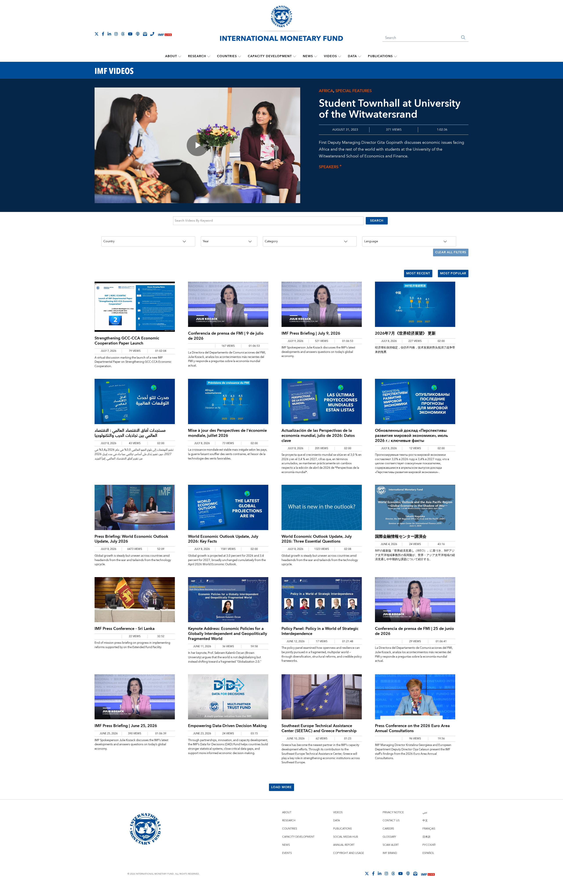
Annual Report (344, 845)
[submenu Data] (359, 56)
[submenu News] (315, 56)
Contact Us (391, 820)
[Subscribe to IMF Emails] (145, 34)
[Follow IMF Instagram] (116, 34)
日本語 (426, 837)
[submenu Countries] (239, 56)
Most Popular (453, 273)
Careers (388, 828)
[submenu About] (179, 56)
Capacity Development (270, 56)
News (308, 56)
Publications (380, 56)
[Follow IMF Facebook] (103, 34)
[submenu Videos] (339, 56)
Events (287, 853)
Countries (227, 56)
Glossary (389, 837)
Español (428, 853)
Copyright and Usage (348, 853)
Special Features (353, 91)
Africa (326, 91)
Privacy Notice (393, 812)
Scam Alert (391, 845)
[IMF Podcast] (138, 34)
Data (352, 56)
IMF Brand (390, 853)
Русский (428, 845)
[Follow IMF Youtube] (130, 34)
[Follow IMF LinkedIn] (109, 34)
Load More (281, 787)
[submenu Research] (208, 56)
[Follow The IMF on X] (97, 34)
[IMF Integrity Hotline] (152, 34)
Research (197, 56)
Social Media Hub (345, 837)
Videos (330, 56)
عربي (424, 812)
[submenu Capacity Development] (294, 56)
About (171, 56)
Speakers (330, 167)
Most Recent (418, 273)
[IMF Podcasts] (408, 873)
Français (428, 828)
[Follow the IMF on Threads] (123, 34)
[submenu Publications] (395, 56)
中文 (425, 820)
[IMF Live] (164, 34)
